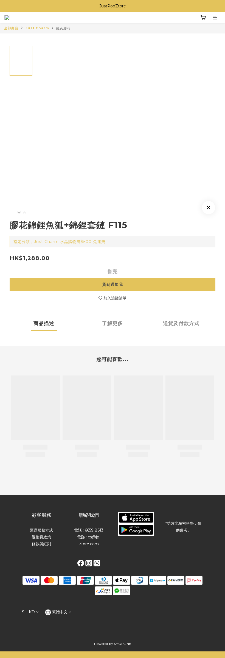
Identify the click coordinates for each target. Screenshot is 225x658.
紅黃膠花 (63, 28)
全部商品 (11, 28)
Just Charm (37, 28)
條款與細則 (41, 543)
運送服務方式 (41, 530)
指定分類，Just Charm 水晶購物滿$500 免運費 (59, 241)
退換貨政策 (41, 537)
